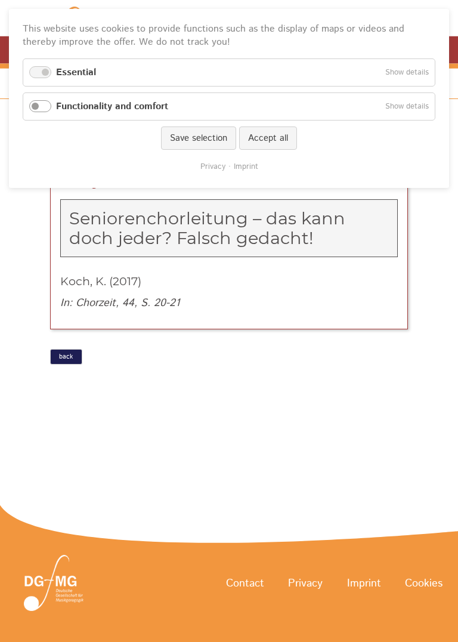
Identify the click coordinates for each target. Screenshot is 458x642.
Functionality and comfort (112, 106)
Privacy (305, 583)
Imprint (364, 583)
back (66, 357)
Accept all (268, 138)
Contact (245, 583)
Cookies (423, 583)
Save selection (198, 138)
